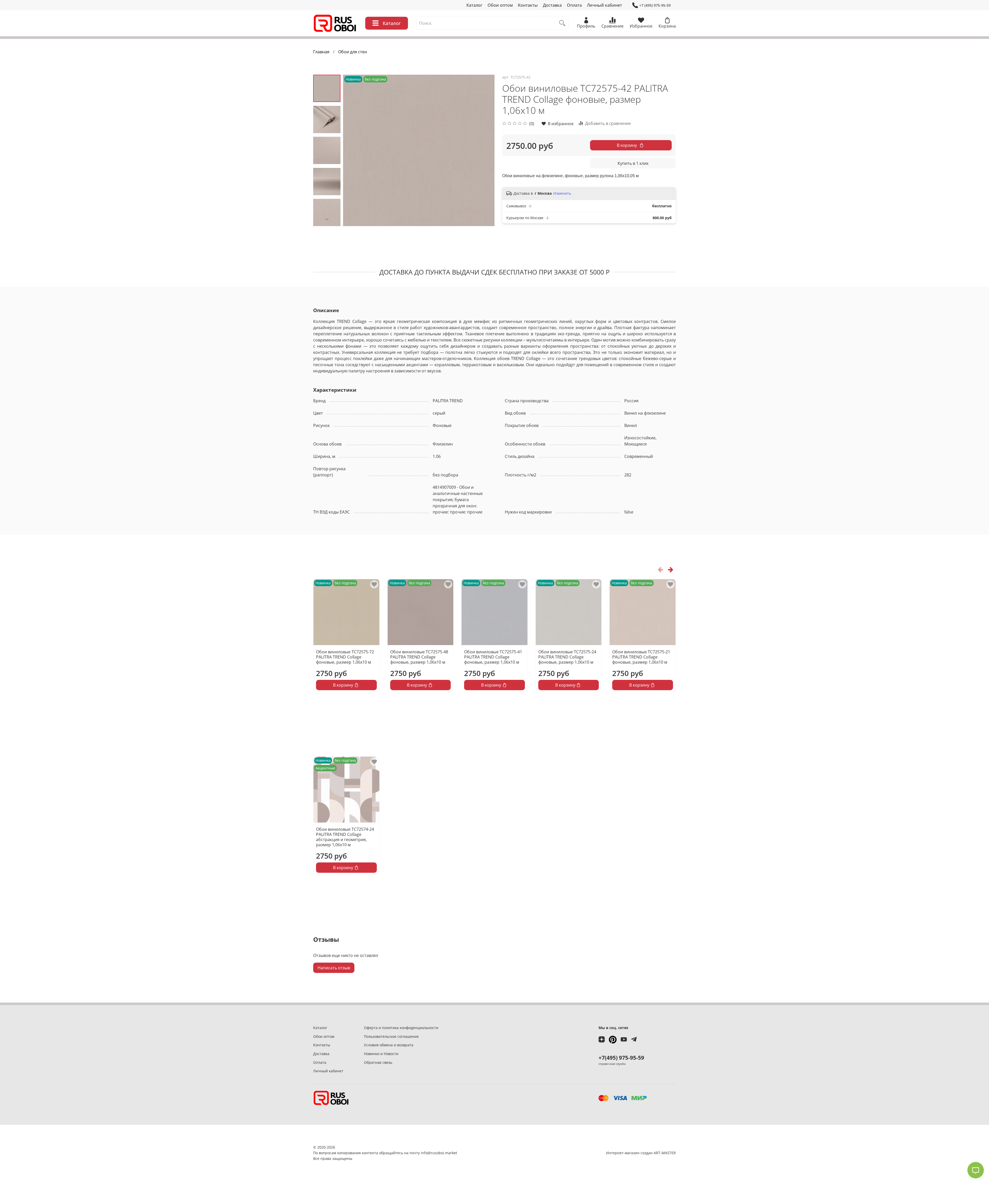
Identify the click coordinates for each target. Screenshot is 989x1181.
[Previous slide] (353, 150)
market (451, 1152)
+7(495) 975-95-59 (621, 1057)
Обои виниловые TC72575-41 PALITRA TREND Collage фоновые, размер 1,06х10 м (493, 657)
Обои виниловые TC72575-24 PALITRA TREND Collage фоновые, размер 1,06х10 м (567, 657)
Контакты (528, 5)
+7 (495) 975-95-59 (655, 5)
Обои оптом (500, 5)
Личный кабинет (604, 5)
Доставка (552, 5)
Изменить (562, 193)
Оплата (574, 5)
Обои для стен (352, 52)
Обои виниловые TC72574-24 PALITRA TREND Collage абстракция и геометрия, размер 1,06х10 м (345, 837)
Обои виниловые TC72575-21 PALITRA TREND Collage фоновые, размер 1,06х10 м (641, 657)
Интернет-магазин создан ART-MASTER (641, 1152)
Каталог (474, 5)
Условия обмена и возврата (388, 1044)
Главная (321, 52)
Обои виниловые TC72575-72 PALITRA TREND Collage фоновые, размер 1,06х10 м (345, 657)
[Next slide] (327, 219)
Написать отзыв (334, 968)
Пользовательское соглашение (391, 1036)
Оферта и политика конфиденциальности (401, 1027)
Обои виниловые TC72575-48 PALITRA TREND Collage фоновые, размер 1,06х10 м (419, 657)
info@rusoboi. (433, 1152)
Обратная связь (378, 1062)
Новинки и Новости (381, 1053)
